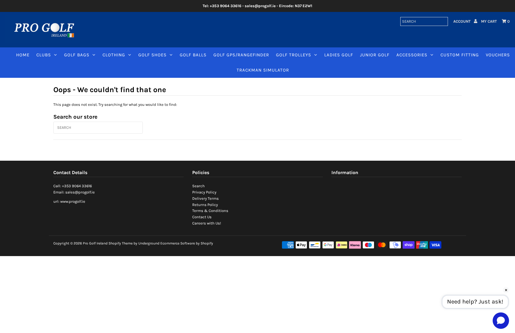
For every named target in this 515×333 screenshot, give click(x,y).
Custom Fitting (459, 55)
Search (198, 186)
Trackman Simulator (263, 70)
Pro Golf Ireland (95, 243)
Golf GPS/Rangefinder (241, 55)
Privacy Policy (204, 192)
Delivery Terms (205, 198)
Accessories (411, 55)
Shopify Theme (120, 243)
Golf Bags (76, 55)
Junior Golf (375, 55)
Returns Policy (205, 204)
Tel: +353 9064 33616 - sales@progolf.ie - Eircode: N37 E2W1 (257, 6)
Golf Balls (193, 55)
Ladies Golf (338, 55)
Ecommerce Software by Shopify (186, 243)
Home (23, 55)
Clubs (43, 55)
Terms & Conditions (210, 210)
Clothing (114, 55)
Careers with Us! (206, 223)
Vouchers (498, 55)
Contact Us (202, 217)
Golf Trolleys (293, 55)
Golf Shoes (152, 55)
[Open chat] (501, 320)
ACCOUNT (462, 21)
